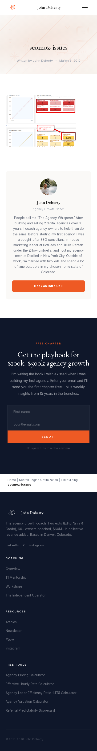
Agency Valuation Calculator (27, 701)
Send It (48, 436)
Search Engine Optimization (38, 480)
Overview (13, 569)
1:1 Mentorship (16, 577)
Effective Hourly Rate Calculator (30, 684)
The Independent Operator (26, 595)
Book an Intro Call (48, 286)
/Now (10, 640)
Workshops (14, 586)
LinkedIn (12, 545)
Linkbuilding (69, 480)
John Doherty (49, 7)
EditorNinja (72, 523)
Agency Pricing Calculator (25, 675)
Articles (11, 622)
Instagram (36, 545)
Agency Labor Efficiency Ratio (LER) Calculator (41, 693)
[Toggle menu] (84, 7)
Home (12, 480)
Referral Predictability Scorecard (30, 710)
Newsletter (14, 631)
